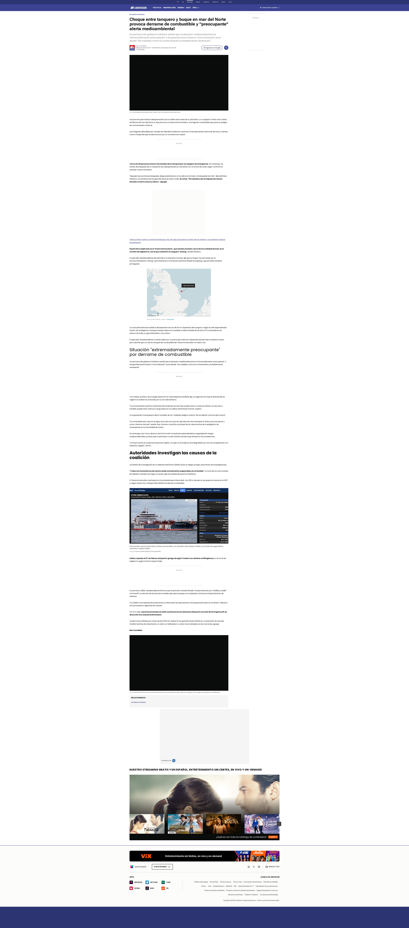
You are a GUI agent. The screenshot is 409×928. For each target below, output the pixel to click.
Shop (230, 2)
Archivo (203, 886)
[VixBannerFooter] (204, 856)
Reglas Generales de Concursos (267, 890)
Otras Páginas (160, 867)
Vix (183, 2)
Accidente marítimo (137, 14)
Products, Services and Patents (214, 890)
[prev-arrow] (128, 824)
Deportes (215, 2)
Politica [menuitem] (157, 7)
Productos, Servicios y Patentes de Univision (240, 890)
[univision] (138, 7)
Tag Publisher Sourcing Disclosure (266, 886)
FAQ (235, 886)
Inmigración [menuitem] (169, 7)
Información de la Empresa (253, 882)
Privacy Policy (214, 882)
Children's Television (251, 895)
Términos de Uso (225, 882)
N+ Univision (142, 46)
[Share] (226, 48)
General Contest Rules (235, 895)
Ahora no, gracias (13, 30)
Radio (223, 2)
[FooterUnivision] (138, 867)
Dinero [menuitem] (181, 7)
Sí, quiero (29, 30)
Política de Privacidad (201, 882)
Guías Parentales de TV (246, 886)
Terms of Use (237, 882)
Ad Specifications (218, 886)
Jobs (209, 886)
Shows (198, 2)
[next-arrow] (279, 824)
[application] (179, 83)
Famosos (206, 2)
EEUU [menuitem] (188, 7)
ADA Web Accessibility (270, 882)
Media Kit (229, 886)
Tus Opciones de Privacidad (269, 895)
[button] (179, 82)
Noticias (190, 2)
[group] (137, 106)
